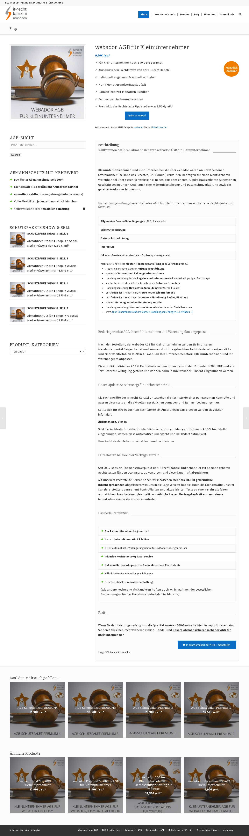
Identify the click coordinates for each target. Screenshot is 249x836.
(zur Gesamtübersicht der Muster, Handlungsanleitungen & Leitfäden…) (152, 311)
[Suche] (240, 14)
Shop (13, 29)
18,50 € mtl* (65, 270)
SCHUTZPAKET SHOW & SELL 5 (47, 308)
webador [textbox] (46, 351)
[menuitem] (145, 14)
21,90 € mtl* (65, 295)
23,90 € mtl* (65, 320)
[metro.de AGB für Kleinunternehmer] (3, 418)
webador (138, 127)
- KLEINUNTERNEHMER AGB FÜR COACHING (41, 3)
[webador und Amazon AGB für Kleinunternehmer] (246, 418)
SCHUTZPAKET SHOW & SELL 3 (47, 258)
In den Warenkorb (137, 115)
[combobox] (47, 351)
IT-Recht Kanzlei (159, 127)
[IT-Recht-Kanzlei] (16, 14)
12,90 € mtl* (61, 245)
